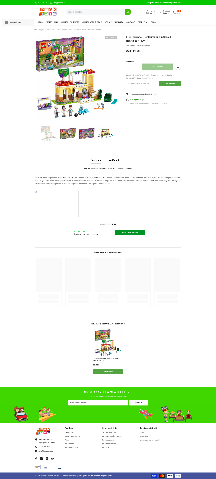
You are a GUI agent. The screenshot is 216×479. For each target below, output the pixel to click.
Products (50, 30)
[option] (77, 77)
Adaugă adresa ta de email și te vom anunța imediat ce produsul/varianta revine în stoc (149, 76)
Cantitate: (130, 62)
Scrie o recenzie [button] (130, 232)
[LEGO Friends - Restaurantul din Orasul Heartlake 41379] (108, 342)
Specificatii (113, 160)
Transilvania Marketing (70, 476)
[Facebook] (35, 458)
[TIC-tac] (47, 458)
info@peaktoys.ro (59, 3)
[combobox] (95, 12)
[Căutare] (98, 12)
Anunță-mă (170, 83)
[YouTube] (52, 458)
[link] (48, 296)
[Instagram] (41, 458)
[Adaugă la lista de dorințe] (178, 67)
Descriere (96, 160)
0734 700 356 (42, 3)
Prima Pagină (39, 30)
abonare (138, 402)
